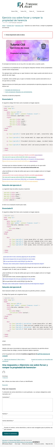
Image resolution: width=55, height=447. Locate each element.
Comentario (6, 397)
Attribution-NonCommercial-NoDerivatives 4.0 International (17, 442)
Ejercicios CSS (19, 25)
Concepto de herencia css (12, 90)
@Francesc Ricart (7, 444)
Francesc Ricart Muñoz (15, 440)
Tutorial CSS (10, 25)
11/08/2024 (5, 378)
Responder (5, 385)
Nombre (5, 413)
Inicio (3, 25)
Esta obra (4, 440)
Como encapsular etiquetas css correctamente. (18, 92)
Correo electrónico (8, 420)
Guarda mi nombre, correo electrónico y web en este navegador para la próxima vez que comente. (28, 428)
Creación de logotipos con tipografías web (42, 359)
